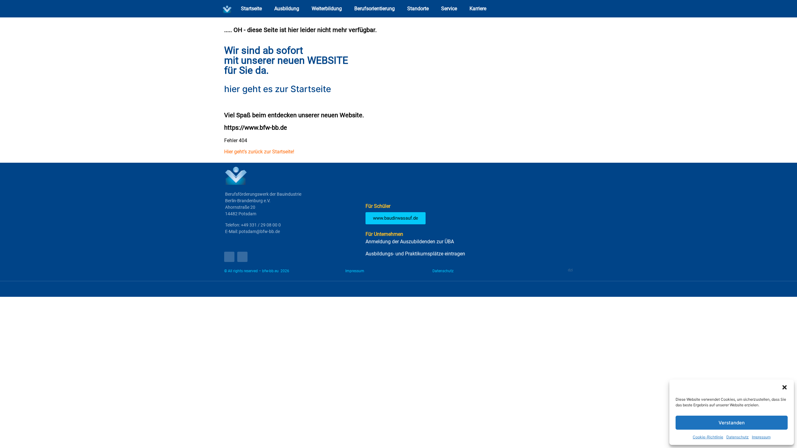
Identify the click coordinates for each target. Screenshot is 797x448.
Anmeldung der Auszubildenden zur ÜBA (409, 242)
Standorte (418, 9)
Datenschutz (737, 437)
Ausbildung (286, 9)
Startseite (251, 9)
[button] (784, 387)
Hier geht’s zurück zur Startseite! (259, 152)
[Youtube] (229, 257)
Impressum (761, 437)
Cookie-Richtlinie (708, 437)
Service (449, 9)
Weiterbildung (327, 9)
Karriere (477, 9)
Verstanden (732, 423)
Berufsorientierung (374, 9)
